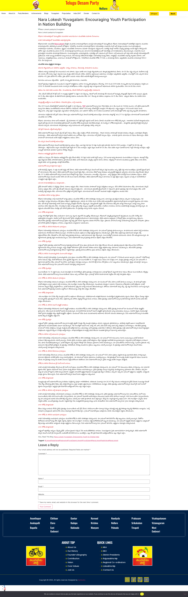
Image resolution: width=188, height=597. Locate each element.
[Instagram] (127, 579)
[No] (185, 594)
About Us (12, 13)
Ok (142, 594)
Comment (42, 453)
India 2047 (77, 13)
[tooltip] (4, 586)
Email (40, 486)
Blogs (46, 13)
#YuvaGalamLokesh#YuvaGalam (79, 440)
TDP (83, 106)
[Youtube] (146, 579)
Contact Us (96, 13)
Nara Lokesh (59, 44)
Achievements (36, 13)
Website (41, 494)
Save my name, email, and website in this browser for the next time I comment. (69, 502)
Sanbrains (81, 580)
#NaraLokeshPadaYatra (99, 440)
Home (3, 13)
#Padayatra (63, 440)
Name (41, 478)
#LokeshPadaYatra (52, 440)
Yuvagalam (55, 13)
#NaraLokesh (113, 440)
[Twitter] (140, 579)
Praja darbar (66, 13)
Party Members (23, 13)
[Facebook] (133, 579)
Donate (86, 13)
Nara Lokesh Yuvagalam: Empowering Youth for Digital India (76, 437)
